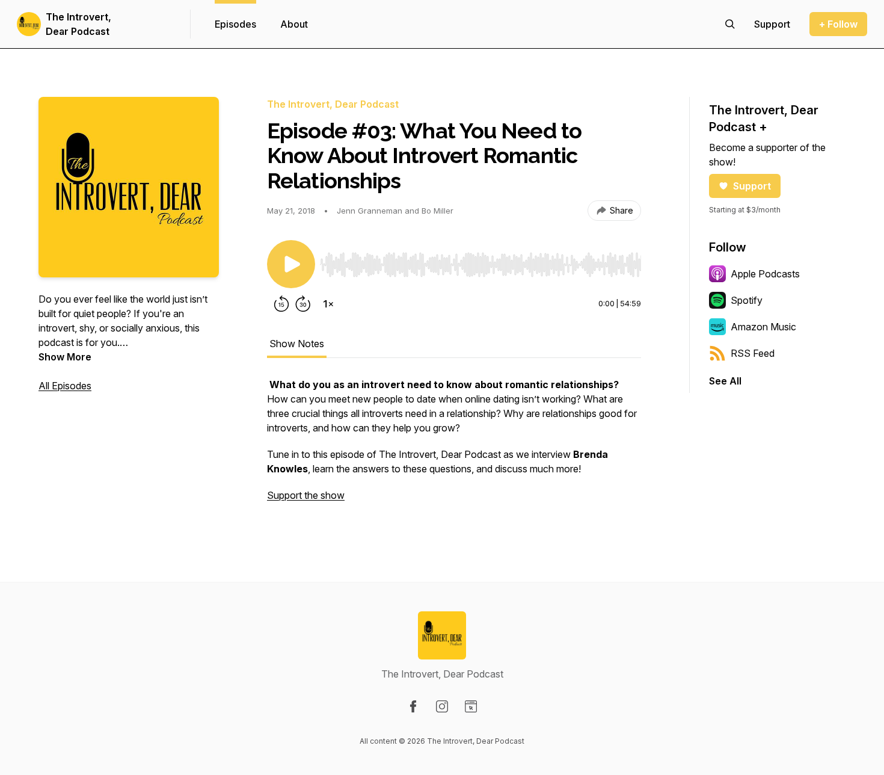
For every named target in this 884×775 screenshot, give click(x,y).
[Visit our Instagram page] (442, 706)
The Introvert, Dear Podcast (78, 24)
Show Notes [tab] (296, 344)
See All (725, 381)
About (294, 24)
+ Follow (838, 24)
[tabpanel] (454, 445)
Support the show (306, 495)
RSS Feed (753, 353)
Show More (64, 357)
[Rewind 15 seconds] (281, 303)
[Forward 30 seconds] (303, 303)
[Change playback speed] (328, 303)
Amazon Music (763, 327)
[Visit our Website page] (471, 706)
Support (752, 186)
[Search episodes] (730, 24)
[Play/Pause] (291, 264)
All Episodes (64, 386)
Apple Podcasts (765, 274)
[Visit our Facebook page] (413, 706)
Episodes (235, 24)
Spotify (747, 300)
